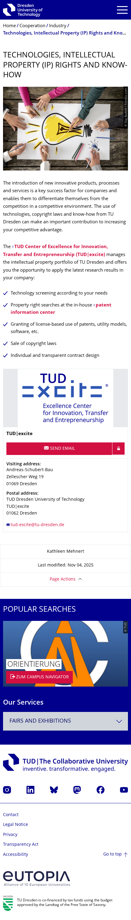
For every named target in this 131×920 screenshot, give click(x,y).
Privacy (10, 835)
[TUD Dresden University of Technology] (23, 10)
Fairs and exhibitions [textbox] (40, 721)
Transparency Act (20, 845)
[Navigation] (122, 10)
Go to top (112, 854)
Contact (11, 815)
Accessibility (15, 855)
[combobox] (65, 721)
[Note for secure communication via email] (118, 448)
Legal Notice (15, 825)
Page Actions (63, 579)
